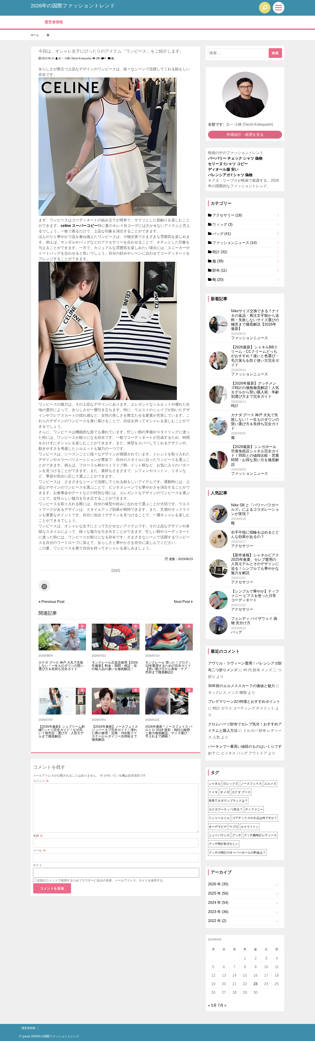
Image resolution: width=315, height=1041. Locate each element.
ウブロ (233, 826)
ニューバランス (219, 835)
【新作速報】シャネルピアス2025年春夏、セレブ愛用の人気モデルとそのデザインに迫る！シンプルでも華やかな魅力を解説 (255, 564)
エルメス (270, 783)
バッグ (221, 234)
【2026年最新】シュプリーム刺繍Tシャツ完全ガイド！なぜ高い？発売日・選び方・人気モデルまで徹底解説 (62, 731)
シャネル (215, 783)
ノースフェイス (251, 783)
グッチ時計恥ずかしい (224, 843)
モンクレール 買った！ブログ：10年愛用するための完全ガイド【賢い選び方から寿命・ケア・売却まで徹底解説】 (168, 667)
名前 (38, 835)
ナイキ (213, 792)
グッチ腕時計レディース (260, 835)
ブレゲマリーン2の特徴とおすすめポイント (244, 701)
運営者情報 (54, 22)
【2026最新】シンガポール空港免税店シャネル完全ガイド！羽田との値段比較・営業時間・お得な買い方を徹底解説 (255, 455)
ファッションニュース (234, 243)
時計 (219, 252)
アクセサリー (226, 215)
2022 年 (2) (217, 921)
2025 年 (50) (218, 893)
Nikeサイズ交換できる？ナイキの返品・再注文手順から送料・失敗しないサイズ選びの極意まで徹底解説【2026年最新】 (255, 320)
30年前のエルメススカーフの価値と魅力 (241, 686)
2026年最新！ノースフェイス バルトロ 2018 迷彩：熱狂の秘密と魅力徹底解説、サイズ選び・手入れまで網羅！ (168, 731)
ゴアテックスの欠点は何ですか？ (254, 818)
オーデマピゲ (218, 826)
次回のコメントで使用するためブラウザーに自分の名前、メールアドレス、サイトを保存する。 (101, 880)
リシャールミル (219, 818)
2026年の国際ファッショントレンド (73, 6)
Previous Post (52, 602)
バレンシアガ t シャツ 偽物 (230, 175)
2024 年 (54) (218, 903)
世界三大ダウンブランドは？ (228, 800)
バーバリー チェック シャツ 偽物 (235, 158)
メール (39, 850)
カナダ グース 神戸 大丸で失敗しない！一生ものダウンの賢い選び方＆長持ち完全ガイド (61, 665)
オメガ (224, 792)
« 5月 (212, 1005)
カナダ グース (241, 792)
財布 (219, 270)
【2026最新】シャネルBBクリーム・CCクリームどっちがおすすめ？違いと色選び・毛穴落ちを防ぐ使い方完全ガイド (255, 356)
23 (255, 984)
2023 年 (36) (218, 912)
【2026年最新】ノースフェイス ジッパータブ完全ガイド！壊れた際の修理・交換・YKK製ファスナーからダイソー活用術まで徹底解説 (115, 733)
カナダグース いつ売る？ (226, 809)
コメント (41, 781)
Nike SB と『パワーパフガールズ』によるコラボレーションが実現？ (255, 509)
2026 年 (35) (218, 884)
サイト (37, 865)
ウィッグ (221, 224)
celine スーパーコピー (79, 226)
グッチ (236, 835)
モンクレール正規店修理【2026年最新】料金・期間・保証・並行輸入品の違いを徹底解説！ (115, 665)
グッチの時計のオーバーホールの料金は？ (237, 852)
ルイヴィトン (250, 826)
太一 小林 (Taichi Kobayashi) (74, 58)
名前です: (216, 124)
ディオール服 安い (223, 169)
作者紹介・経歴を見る (245, 134)
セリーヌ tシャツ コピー (228, 164)
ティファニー (254, 809)
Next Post (182, 602)
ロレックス (230, 783)
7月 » (222, 1005)
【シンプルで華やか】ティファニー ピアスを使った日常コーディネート (255, 595)
